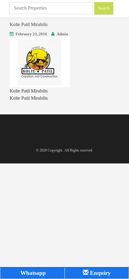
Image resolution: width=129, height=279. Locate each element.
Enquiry (99, 273)
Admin (62, 34)
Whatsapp (32, 273)
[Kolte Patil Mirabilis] (40, 61)
